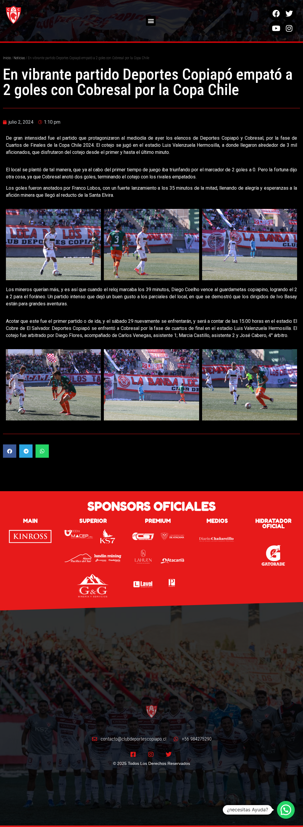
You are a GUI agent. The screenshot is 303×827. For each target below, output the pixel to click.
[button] (151, 21)
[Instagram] (289, 28)
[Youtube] (276, 28)
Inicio (7, 58)
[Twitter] (289, 13)
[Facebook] (276, 13)
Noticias (19, 58)
